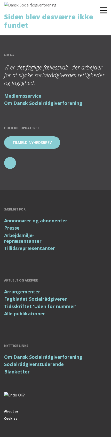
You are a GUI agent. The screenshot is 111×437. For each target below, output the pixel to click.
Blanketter (17, 371)
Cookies (10, 418)
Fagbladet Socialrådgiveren (36, 299)
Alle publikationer (24, 313)
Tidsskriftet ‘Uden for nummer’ (40, 306)
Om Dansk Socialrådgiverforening (43, 103)
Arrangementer (22, 291)
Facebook (10, 163)
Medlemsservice (22, 96)
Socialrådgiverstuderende (34, 364)
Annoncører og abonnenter (35, 220)
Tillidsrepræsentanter (29, 248)
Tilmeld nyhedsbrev (32, 142)
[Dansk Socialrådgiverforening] (30, 5)
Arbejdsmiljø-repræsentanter (23, 238)
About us (11, 411)
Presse (12, 228)
